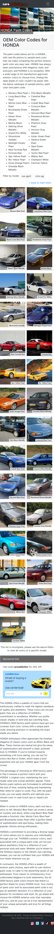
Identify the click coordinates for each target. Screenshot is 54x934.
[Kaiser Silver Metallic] (12, 257)
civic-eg (39, 176)
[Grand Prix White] (39, 285)
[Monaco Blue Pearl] (12, 199)
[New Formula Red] (12, 342)
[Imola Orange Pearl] (12, 400)
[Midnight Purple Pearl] (39, 314)
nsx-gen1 (26, 176)
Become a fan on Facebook (42, 923)
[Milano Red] (12, 600)
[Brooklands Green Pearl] (39, 228)
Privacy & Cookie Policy (33, 915)
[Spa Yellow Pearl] (12, 371)
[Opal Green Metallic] (12, 572)
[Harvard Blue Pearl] (12, 486)
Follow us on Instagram (32, 923)
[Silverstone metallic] (12, 314)
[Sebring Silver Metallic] (12, 285)
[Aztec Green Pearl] (12, 543)
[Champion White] (39, 600)
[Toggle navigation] (48, 4)
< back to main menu (40, 182)
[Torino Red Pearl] (39, 572)
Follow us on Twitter (37, 923)
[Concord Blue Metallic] (39, 457)
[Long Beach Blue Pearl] (39, 199)
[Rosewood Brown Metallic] (39, 486)
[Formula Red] (39, 342)
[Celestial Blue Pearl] (39, 428)
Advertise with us (24, 918)
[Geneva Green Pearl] (39, 543)
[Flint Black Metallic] (12, 428)
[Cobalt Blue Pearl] (12, 457)
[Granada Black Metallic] (39, 400)
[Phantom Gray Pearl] (12, 514)
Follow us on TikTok (47, 923)
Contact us (38, 918)
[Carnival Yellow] (12, 629)
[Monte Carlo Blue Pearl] (12, 228)
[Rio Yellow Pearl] (39, 371)
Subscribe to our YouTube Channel (52, 923)
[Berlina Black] (39, 257)
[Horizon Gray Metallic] (39, 514)
